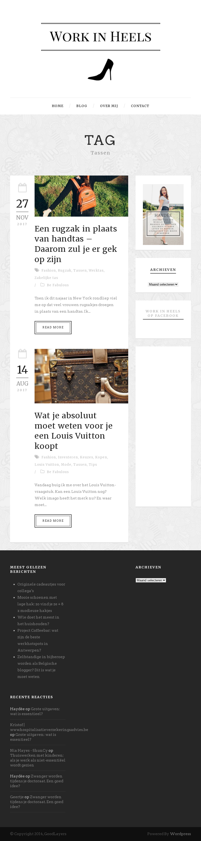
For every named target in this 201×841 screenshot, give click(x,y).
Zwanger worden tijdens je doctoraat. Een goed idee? (36, 781)
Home (57, 106)
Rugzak (64, 270)
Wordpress (180, 834)
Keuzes (86, 457)
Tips (93, 465)
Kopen (101, 457)
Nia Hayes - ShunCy (29, 750)
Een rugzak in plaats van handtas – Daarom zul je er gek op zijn (76, 244)
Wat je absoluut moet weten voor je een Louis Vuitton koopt (74, 431)
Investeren (68, 457)
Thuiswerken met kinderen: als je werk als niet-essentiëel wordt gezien (37, 760)
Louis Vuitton (47, 465)
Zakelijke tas (46, 278)
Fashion (48, 270)
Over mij (109, 106)
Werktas (96, 270)
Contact (140, 106)
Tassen (80, 270)
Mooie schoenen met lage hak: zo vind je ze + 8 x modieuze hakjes (40, 604)
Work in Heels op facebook (163, 313)
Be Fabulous (58, 285)
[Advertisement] (163, 428)
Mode (66, 465)
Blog (81, 106)
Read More (53, 327)
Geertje (17, 797)
